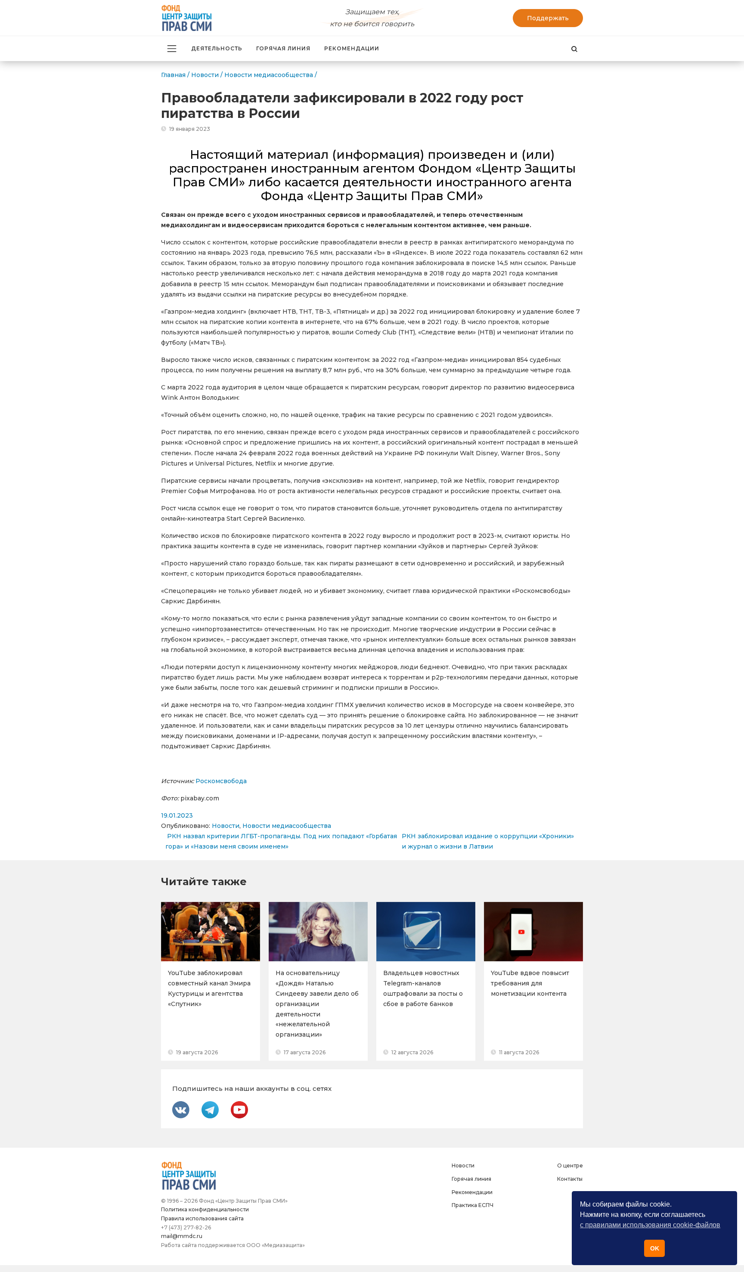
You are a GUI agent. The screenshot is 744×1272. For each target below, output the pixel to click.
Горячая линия (283, 48)
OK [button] (654, 1248)
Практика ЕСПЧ (472, 1205)
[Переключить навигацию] (172, 48)
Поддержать (548, 18)
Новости (225, 826)
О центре (570, 1165)
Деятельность (216, 48)
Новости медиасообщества (286, 826)
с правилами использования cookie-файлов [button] (650, 1225)
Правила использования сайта (202, 1218)
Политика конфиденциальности (205, 1209)
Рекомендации (351, 48)
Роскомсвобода (221, 781)
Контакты (570, 1179)
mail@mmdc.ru (181, 1236)
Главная (173, 75)
